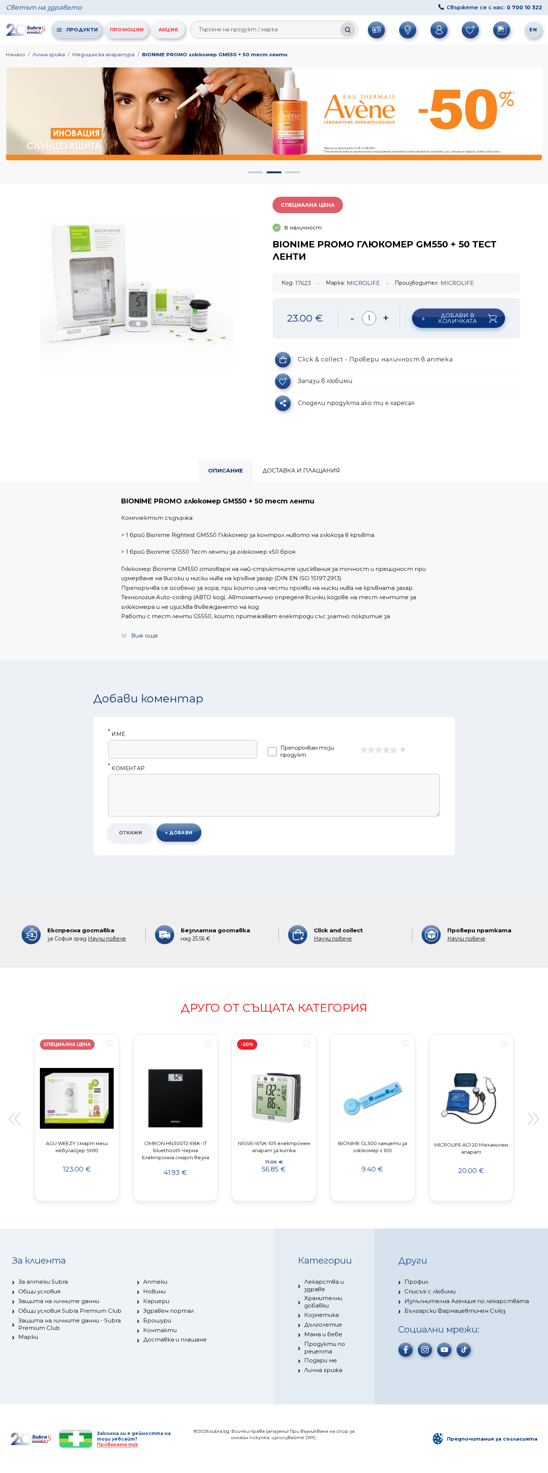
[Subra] (26, 29)
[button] (255, 172)
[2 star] (371, 749)
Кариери (156, 1301)
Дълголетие (323, 1324)
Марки (28, 1336)
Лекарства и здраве (324, 1285)
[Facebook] (405, 1349)
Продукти (82, 29)
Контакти (160, 1330)
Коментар (126, 768)
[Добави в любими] (109, 1044)
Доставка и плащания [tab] (301, 470)
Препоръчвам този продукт (307, 751)
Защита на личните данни (58, 1301)
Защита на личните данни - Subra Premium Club (69, 1324)
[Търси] (347, 29)
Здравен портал (168, 1310)
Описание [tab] (225, 470)
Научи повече (107, 938)
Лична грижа (48, 54)
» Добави (179, 832)
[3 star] (378, 749)
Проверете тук (117, 1444)
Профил (416, 1281)
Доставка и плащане (175, 1339)
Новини (154, 1291)
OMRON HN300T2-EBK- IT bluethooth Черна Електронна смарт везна (175, 1150)
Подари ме (320, 1360)
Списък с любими (430, 1291)
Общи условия (39, 1291)
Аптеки (155, 1281)
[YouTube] (444, 1349)
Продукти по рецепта (324, 1347)
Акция (168, 29)
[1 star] (364, 749)
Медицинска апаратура (103, 54)
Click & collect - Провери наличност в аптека (375, 359)
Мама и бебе (323, 1334)
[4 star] (386, 749)
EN (533, 29)
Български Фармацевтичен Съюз (455, 1310)
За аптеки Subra (43, 1281)
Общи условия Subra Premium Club (70, 1310)
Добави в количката (457, 318)
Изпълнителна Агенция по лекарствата (466, 1301)
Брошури (157, 1320)
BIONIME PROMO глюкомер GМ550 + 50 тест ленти (214, 54)
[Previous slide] (14, 1119)
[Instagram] (425, 1349)
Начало (15, 54)
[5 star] (393, 749)
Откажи (130, 832)
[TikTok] (463, 1349)
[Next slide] (534, 1119)
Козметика (321, 1314)
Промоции (127, 29)
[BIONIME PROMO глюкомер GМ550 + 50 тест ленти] (137, 294)
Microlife (363, 283)
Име (116, 734)
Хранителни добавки (323, 1302)
